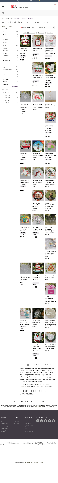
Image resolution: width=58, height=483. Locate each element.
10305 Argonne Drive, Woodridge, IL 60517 (33, 462)
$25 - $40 (7, 97)
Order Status (28, 423)
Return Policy (16, 423)
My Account (27, 421)
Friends (10, 77)
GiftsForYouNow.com (23, 464)
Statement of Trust (17, 425)
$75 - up (7, 102)
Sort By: (34, 27)
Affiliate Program (4, 428)
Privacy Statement (38, 406)
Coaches (10, 81)
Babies (10, 72)
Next (51, 32)
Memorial (10, 48)
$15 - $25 (7, 95)
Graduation (10, 50)
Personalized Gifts (9, 18)
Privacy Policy (16, 420)
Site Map (3, 431)
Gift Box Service (28, 426)
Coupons (27, 430)
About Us (3, 420)
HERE (47, 406)
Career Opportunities (5, 430)
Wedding (10, 53)
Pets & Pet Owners (10, 69)
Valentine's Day (10, 58)
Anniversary (10, 55)
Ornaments (10, 32)
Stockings (10, 39)
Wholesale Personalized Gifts (5, 425)
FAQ (26, 428)
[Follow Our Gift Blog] (53, 420)
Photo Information (29, 425)
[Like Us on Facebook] (37, 420)
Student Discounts (29, 431)
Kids (10, 74)
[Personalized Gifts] (19, 7)
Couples (10, 67)
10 (47, 32)
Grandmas (10, 84)
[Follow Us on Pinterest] (45, 420)
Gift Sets (10, 34)
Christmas (10, 46)
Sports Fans (10, 79)
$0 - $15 (7, 93)
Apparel (10, 36)
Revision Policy (16, 421)
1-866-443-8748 (42, 464)
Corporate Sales (4, 423)
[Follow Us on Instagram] (49, 420)
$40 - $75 (7, 100)
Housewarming (10, 60)
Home (2, 18)
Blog (2, 421)
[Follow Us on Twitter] (41, 420)
